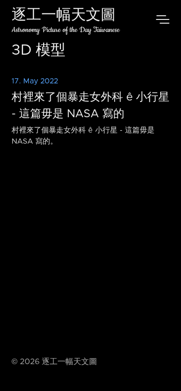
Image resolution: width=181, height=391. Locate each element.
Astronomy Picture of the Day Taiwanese (66, 30)
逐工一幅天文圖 (64, 16)
